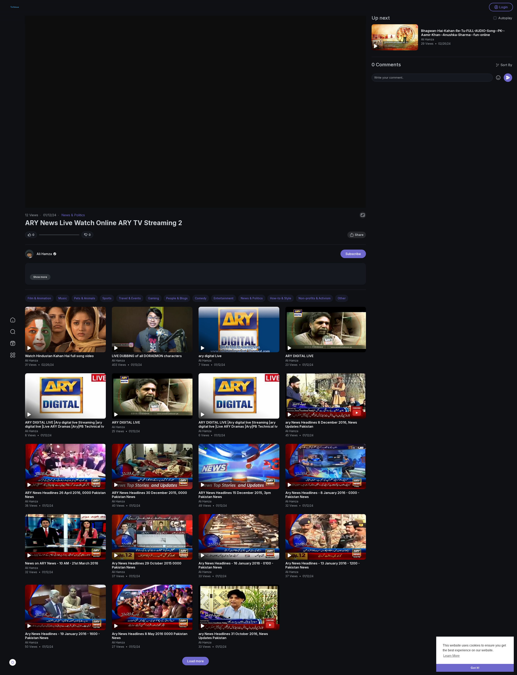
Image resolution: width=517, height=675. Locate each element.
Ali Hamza (45, 254)
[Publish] (508, 77)
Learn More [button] (451, 655)
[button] (10, 332)
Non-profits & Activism (314, 298)
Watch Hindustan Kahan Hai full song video (59, 356)
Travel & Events (130, 298)
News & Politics (73, 215)
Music (62, 298)
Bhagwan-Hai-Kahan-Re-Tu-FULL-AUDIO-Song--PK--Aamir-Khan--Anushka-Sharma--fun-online (463, 33)
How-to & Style (280, 298)
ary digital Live (210, 356)
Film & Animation (39, 298)
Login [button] (503, 7)
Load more (195, 661)
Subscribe (353, 254)
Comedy (200, 298)
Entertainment (223, 298)
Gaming (153, 298)
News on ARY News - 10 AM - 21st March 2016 (61, 563)
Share (359, 234)
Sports (106, 298)
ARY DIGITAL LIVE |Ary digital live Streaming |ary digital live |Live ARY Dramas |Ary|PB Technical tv (64, 424)
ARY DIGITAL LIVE (299, 356)
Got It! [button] (475, 667)
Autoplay (505, 18)
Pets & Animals (84, 298)
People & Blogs (177, 298)
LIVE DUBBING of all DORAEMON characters (147, 356)
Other (342, 298)
